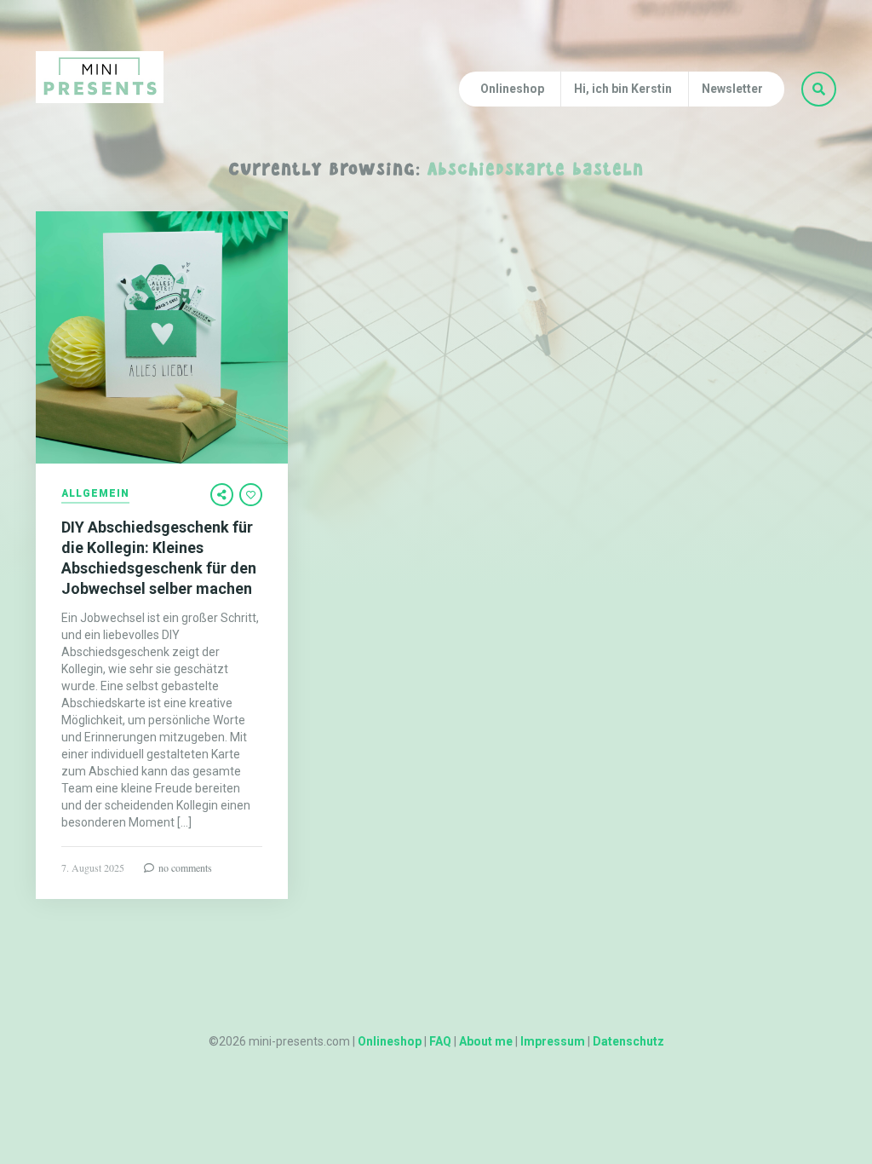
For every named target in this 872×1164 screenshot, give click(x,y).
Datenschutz (628, 1041)
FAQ (440, 1041)
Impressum (552, 1041)
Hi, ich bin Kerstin (623, 88)
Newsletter (732, 88)
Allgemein (95, 493)
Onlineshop (512, 88)
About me (486, 1041)
